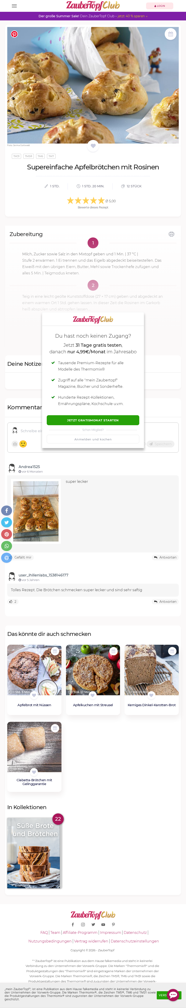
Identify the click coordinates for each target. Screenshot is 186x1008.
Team (55, 932)
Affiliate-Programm (80, 932)
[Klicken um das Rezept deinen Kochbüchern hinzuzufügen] (34, 695)
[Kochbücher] (93, 146)
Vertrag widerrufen (91, 941)
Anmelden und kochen (93, 439)
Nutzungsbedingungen (50, 941)
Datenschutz (135, 932)
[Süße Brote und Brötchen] (34, 853)
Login (160, 6)
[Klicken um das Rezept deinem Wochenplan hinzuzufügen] (55, 651)
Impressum (110, 932)
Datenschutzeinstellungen (135, 941)
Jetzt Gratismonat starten (93, 420)
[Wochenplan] (170, 34)
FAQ (44, 932)
